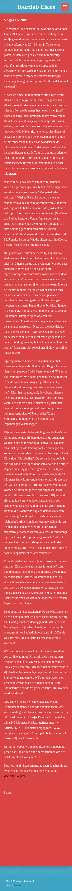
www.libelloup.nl (14, 776)
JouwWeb (17, 885)
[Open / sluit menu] (65, 7)
